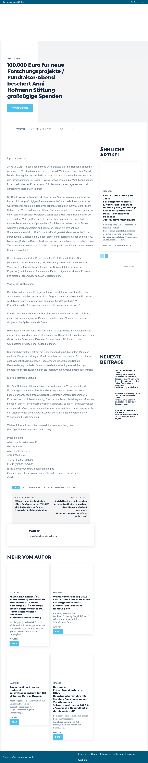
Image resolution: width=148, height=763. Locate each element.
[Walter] (12, 129)
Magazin (14, 58)
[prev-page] (102, 256)
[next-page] (106, 256)
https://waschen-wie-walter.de (43, 536)
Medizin (48, 487)
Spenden (59, 487)
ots (17, 477)
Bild (24, 487)
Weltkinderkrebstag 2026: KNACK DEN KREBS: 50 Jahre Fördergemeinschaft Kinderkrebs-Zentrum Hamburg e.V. (71, 602)
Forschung (35, 487)
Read (14, 643)
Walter (21, 129)
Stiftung (71, 487)
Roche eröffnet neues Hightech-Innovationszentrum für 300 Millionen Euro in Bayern (28, 691)
